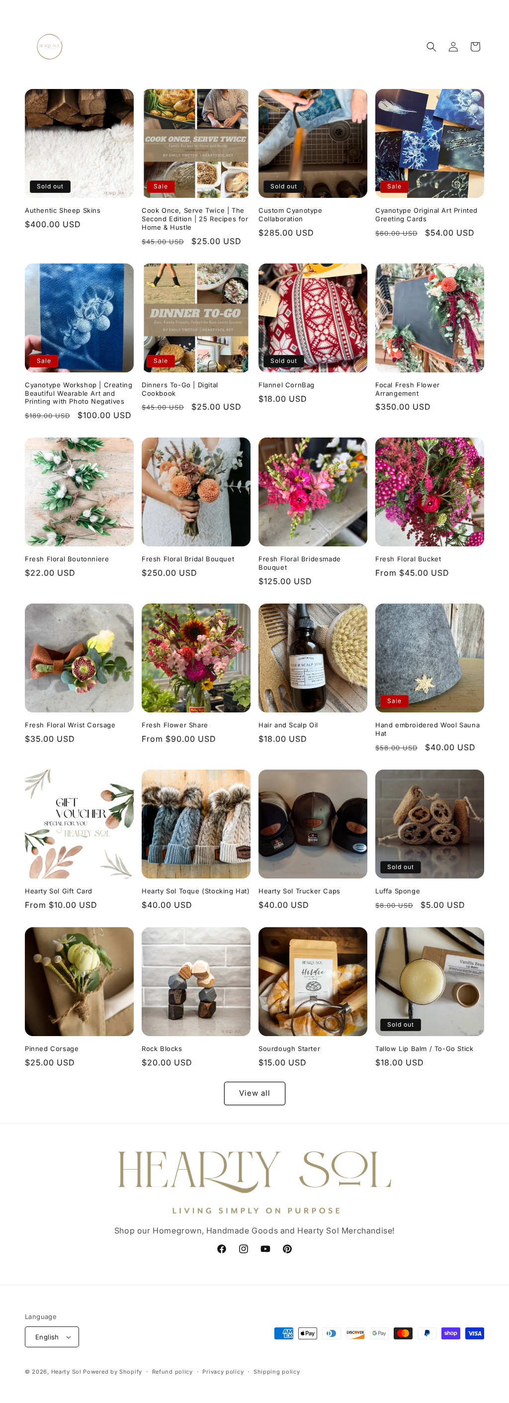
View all (254, 1093)
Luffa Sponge (397, 891)
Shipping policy (277, 1371)
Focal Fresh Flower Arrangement (407, 389)
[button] (431, 47)
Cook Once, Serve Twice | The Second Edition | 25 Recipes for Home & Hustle (195, 218)
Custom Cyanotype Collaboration (290, 214)
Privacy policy (223, 1371)
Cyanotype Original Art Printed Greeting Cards (426, 214)
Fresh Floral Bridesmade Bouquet (299, 563)
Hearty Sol (66, 1371)
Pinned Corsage (52, 1048)
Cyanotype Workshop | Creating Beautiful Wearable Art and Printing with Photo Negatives (78, 393)
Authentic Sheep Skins (63, 210)
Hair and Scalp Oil (288, 725)
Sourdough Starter (289, 1048)
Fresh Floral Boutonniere (67, 559)
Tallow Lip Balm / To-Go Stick (424, 1048)
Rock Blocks (162, 1048)
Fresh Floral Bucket (408, 559)
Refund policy (172, 1371)
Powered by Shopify (112, 1371)
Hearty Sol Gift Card (58, 891)
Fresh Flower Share (175, 725)
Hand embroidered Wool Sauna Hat (427, 729)
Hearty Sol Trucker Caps (299, 891)
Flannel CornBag (286, 385)
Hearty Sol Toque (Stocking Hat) (196, 891)
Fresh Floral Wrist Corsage (70, 725)
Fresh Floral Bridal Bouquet (188, 559)
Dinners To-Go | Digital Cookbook (180, 389)
